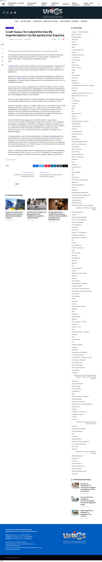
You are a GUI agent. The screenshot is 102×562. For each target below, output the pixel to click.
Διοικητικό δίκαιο (76, 167)
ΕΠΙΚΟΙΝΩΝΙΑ (84, 21)
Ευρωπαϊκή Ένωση (11, 159)
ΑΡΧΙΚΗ (16, 21)
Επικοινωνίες (75, 230)
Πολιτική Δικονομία (77, 362)
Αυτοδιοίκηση (75, 83)
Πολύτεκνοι (75, 372)
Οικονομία (74, 334)
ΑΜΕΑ (73, 47)
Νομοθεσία (75, 324)
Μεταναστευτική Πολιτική (79, 306)
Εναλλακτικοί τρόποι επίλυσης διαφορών (82, 205)
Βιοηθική (74, 90)
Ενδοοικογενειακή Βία (77, 212)
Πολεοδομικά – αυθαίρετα (78, 360)
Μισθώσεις (75, 309)
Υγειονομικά (75, 446)
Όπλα (73, 337)
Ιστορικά (74, 270)
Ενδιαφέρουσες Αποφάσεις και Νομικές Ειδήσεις (86, 208)
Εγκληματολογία (76, 172)
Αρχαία (74, 70)
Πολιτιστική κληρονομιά (78, 367)
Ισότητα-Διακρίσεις (77, 268)
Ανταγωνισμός (75, 57)
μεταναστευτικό (14, 122)
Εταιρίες (74, 242)
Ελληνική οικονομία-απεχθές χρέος (81, 195)
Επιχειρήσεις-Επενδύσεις (78, 235)
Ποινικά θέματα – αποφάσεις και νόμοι (16, 4)
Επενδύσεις (75, 227)
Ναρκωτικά (75, 314)
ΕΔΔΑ (73, 174)
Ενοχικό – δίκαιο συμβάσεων (88, 4)
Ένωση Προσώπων (77, 225)
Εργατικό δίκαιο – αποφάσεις (32, 4)
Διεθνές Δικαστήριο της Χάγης (79, 141)
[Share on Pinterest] (63, 39)
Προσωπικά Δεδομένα (77, 383)
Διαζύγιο (74, 116)
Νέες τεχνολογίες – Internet (79, 321)
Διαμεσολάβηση (76, 123)
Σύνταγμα (74, 417)
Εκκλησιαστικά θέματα (78, 185)
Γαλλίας (34, 109)
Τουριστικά (75, 436)
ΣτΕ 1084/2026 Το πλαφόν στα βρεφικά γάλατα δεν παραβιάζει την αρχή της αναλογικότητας (36, 214)
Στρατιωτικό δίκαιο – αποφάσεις (80, 396)
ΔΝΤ (73, 169)
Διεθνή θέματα (75, 146)
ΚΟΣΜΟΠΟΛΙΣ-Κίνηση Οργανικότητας (82, 291)
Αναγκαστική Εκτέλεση (78, 50)
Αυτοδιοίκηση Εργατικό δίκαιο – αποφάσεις (83, 85)
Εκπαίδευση (75, 190)
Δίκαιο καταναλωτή (77, 149)
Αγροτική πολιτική (76, 34)
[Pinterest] (2, 60)
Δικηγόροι (74, 164)
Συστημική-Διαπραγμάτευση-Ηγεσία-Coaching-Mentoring (86, 422)
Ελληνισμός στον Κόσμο (78, 197)
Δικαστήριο (75, 159)
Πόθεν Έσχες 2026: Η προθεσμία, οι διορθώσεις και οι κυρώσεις (86, 513)
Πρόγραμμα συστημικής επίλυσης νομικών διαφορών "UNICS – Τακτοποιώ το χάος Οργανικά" (85, 377)
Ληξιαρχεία (75, 301)
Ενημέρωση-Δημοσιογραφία (79, 217)
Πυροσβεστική (75, 391)
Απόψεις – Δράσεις (77, 67)
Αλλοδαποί (74, 44)
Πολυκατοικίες (75, 370)
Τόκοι (73, 434)
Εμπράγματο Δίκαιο (55, 4)
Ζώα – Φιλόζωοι (76, 253)
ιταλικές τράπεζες (49, 136)
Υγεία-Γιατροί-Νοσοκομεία (79, 444)
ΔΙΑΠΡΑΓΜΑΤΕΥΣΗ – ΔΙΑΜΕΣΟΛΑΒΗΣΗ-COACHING (45, 21)
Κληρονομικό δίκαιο (77, 286)
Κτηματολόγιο (75, 293)
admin (11, 39)
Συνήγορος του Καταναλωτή (79, 411)
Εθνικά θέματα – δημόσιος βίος (80, 180)
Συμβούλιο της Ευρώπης (78, 401)
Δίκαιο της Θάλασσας (77, 154)
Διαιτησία (74, 118)
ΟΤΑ (73, 342)
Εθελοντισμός (75, 177)
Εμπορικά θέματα (44, 4)
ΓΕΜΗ (73, 98)
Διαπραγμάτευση (76, 126)
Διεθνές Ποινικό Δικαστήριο (79, 144)
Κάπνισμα (74, 278)
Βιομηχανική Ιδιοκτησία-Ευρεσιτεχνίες (82, 93)
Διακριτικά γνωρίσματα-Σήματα (80, 121)
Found (1, 561)
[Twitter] (2, 52)
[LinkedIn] (2, 56)
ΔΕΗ (73, 111)
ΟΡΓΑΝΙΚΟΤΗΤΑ (76, 339)
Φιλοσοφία (75, 461)
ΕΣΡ (73, 240)
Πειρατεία (74, 347)
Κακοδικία (74, 276)
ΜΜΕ (73, 311)
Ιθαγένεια (74, 263)
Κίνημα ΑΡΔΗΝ (75, 281)
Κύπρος (74, 298)
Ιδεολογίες (74, 260)
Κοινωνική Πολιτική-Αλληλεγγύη (80, 288)
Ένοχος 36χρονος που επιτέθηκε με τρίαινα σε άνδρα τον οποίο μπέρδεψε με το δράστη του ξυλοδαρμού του (58, 215)
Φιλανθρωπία (75, 458)
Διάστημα (74, 129)
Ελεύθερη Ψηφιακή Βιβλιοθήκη (80, 192)
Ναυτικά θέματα (76, 316)
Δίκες (73, 162)
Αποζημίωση (65, 4)
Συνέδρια (74, 409)
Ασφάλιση (74, 80)
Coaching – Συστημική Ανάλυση (80, 32)
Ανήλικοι (74, 52)
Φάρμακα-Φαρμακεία (77, 456)
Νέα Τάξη (74, 319)
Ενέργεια (74, 214)
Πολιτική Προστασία (77, 365)
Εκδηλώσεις (75, 182)
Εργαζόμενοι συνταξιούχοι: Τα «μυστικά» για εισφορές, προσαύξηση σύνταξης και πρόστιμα (88, 487)
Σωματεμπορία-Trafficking (79, 428)
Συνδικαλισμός (76, 406)
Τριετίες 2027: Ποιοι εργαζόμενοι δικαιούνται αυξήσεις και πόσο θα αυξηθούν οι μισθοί (88, 500)
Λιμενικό (74, 304)
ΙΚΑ (73, 265)
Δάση (73, 108)
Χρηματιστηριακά (76, 468)
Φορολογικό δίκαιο (77, 463)
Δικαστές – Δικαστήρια (78, 157)
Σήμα (73, 394)
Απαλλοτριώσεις (76, 60)
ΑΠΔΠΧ (73, 62)
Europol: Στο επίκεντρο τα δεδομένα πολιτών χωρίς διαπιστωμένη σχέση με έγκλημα (14, 214)
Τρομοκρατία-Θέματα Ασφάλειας (80, 441)
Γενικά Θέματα (9, 27)
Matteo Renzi (22, 78)
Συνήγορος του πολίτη (78, 414)
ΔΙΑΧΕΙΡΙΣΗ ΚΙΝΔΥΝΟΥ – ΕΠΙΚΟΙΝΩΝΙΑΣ (69, 21)
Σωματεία (74, 426)
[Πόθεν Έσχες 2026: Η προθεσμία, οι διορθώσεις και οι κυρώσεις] (75, 512)
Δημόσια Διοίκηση (76, 113)
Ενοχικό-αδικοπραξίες (75, 4)
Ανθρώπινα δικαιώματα (78, 55)
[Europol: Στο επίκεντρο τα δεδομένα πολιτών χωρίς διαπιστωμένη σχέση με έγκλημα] (15, 204)
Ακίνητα (74, 42)
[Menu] (3, 4)
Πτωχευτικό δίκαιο (77, 389)
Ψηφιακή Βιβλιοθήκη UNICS (79, 471)
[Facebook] (2, 48)
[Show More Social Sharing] (66, 39)
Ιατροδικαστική (76, 258)
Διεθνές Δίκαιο (75, 139)
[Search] (99, 4)
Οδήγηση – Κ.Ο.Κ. (76, 327)
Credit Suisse (14, 66)
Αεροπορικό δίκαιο (76, 37)
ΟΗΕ (73, 329)
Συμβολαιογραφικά (77, 399)
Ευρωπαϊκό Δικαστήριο (78, 247)
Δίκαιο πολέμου (76, 151)
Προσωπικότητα (76, 386)
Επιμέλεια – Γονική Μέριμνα (79, 232)
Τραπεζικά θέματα (76, 439)
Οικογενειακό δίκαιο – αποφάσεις (80, 332)
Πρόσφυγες (75, 381)
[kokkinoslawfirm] (53, 12)
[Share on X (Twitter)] (61, 39)
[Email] (2, 64)
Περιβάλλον (75, 349)
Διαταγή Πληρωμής (77, 131)
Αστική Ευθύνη (76, 75)
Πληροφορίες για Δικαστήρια (79, 352)
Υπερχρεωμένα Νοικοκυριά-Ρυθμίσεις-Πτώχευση (86, 452)
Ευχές (73, 250)
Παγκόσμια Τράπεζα (77, 344)
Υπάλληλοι (74, 449)
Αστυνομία (75, 78)
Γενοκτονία (75, 103)
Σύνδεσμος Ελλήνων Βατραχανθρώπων (82, 404)
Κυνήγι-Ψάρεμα (76, 296)
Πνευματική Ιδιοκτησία (78, 355)
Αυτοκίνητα (75, 88)
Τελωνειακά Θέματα (77, 431)
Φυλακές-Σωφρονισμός (78, 466)
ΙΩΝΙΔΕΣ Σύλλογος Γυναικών (79, 273)
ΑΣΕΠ (73, 72)
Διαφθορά (74, 136)
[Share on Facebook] (58, 39)
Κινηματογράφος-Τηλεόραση (79, 283)
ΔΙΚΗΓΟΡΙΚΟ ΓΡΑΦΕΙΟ (25, 21)
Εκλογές (74, 187)
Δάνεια (73, 106)
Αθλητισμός (75, 39)
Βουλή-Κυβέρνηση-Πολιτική (79, 95)
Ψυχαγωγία (75, 473)
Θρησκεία (74, 255)
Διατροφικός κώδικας (77, 134)
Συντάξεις (74, 419)
